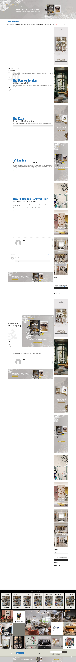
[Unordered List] (23, 261)
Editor (13, 70)
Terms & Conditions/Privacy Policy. (62, 286)
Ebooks (53, 24)
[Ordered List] (21, 261)
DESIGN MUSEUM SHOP (39, 24)
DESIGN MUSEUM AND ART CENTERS (15, 24)
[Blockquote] (24, 261)
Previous (2, 599)
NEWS (8, 24)
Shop (56, 24)
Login (48, 254)
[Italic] (17, 261)
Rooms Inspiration (48, 24)
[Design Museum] (13, 21)
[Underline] (18, 261)
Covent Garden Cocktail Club (30, 199)
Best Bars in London (13, 68)
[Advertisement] (30, 57)
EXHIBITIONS (33, 24)
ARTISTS (22, 24)
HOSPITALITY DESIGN (27, 24)
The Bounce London (25, 80)
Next (74, 599)
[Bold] (15, 261)
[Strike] (20, 261)
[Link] (27, 261)
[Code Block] (25, 261)
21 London (19, 160)
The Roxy (18, 118)
